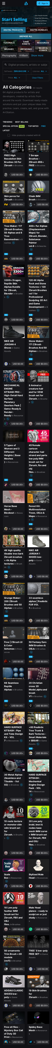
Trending (7, 122)
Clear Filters (37, 77)
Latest (6, 130)
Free (43, 126)
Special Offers (13, 126)
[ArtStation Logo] (26, 3)
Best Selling (21, 122)
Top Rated (33, 126)
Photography (9, 55)
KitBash (24, 55)
